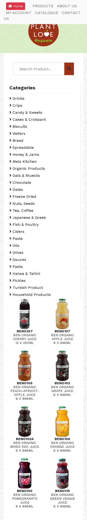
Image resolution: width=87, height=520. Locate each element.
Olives (17, 252)
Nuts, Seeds (23, 203)
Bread (17, 140)
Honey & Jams (25, 154)
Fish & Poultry (25, 224)
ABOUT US (67, 6)
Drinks (17, 98)
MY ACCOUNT (18, 12)
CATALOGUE (46, 12)
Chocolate (21, 182)
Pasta (17, 266)
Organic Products (28, 168)
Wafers (18, 133)
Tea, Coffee (22, 210)
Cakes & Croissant (28, 119)
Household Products (31, 294)
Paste (17, 238)
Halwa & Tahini (25, 273)
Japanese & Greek (28, 217)
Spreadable (22, 147)
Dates (17, 189)
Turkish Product (27, 287)
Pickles (18, 280)
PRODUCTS (43, 6)
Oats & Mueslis (25, 175)
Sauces (18, 259)
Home (17, 6)
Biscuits (19, 126)
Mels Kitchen (24, 161)
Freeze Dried (23, 196)
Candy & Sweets (26, 112)
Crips (16, 105)
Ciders (17, 231)
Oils (15, 245)
